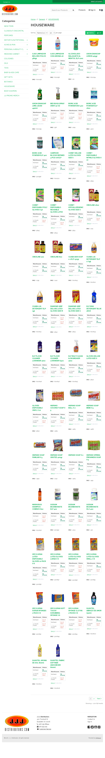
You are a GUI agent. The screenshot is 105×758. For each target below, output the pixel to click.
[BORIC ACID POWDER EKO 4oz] (75, 93)
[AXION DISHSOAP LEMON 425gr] (93, 42)
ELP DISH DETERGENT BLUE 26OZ (93, 308)
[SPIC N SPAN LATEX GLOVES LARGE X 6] (57, 544)
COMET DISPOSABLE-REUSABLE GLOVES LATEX (56, 208)
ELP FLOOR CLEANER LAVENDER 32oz (38, 358)
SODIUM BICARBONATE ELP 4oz (56, 507)
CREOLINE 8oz (56, 257)
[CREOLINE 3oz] (39, 246)
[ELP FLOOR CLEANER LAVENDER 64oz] (57, 346)
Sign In (92, 10)
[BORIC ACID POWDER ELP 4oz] (39, 143)
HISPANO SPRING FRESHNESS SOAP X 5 (93, 457)
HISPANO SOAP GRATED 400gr (56, 456)
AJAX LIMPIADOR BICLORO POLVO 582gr (39, 56)
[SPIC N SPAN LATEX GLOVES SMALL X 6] (93, 544)
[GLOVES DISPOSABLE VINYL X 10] (39, 395)
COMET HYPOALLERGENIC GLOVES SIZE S (75, 207)
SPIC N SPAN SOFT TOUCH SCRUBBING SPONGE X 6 (57, 611)
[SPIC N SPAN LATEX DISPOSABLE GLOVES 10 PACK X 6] (39, 544)
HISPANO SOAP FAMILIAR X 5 (38, 456)
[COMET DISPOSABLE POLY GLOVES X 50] (39, 195)
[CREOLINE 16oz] (93, 195)
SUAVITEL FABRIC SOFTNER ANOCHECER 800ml (57, 663)
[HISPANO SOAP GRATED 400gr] (57, 445)
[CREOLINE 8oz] (57, 246)
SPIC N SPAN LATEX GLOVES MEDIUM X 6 (74, 556)
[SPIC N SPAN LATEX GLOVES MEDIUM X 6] (75, 544)
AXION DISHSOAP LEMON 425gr (93, 55)
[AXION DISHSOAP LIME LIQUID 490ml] (39, 93)
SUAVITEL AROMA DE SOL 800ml (39, 661)
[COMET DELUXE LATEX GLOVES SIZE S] (75, 143)
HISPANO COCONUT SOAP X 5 (57, 408)
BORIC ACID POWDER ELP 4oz (39, 154)
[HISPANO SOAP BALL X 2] (75, 393)
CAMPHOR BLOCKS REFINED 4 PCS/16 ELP (57, 155)
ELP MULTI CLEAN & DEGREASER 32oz (75, 358)
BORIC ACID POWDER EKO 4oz (75, 105)
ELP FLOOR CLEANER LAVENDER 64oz (57, 358)
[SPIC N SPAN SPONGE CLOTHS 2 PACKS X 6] (75, 598)
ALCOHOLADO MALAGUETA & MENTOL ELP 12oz (75, 56)
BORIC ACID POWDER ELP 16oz (91, 106)
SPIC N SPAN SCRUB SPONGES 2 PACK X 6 (39, 610)
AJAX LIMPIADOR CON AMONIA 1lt (57, 55)
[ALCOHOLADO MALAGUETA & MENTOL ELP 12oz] (75, 43)
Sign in (35, 74)
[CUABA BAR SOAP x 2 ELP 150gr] (75, 246)
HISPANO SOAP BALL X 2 (74, 407)
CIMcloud (98, 738)
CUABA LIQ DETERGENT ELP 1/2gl (93, 259)
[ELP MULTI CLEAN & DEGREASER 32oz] (75, 346)
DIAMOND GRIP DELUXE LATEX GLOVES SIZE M (56, 308)
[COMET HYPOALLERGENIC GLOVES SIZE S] (75, 195)
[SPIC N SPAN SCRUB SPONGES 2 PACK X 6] (39, 598)
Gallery (91, 33)
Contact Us (6, 2)
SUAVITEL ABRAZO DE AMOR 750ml (93, 610)
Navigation (92, 717)
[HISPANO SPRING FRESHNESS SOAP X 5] (93, 445)
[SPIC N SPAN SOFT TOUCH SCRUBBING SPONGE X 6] (57, 598)
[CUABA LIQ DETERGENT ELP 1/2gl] (93, 246)
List (99, 33)
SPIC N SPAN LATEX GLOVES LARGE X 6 (56, 556)
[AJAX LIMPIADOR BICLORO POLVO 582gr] (39, 43)
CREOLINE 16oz (92, 205)
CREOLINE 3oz (38, 257)
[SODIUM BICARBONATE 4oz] (75, 494)
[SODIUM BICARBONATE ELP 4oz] (57, 494)
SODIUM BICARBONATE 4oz (74, 507)
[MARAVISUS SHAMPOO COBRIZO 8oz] (39, 494)
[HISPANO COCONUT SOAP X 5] (57, 395)
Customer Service (45, 729)
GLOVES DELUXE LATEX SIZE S (93, 357)
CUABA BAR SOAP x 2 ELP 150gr (75, 258)
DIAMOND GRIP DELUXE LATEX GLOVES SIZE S (74, 308)
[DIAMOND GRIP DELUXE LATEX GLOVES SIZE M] (57, 296)
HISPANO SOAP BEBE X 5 (92, 407)
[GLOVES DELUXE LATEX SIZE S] (93, 346)
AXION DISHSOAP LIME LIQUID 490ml (39, 106)
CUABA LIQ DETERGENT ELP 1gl (39, 308)
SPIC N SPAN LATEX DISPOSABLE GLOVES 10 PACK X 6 (39, 558)
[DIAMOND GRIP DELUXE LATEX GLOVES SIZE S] (75, 296)
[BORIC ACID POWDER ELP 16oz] (93, 93)
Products (82, 10)
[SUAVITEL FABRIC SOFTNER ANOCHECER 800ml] (57, 650)
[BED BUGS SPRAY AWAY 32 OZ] (57, 93)
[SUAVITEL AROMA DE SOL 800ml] (39, 650)
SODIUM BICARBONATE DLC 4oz (92, 507)
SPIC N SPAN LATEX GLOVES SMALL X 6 (92, 556)
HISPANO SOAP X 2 (75, 455)
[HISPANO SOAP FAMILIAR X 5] (39, 445)
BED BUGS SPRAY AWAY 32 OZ (57, 105)
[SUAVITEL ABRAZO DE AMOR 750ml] (93, 598)
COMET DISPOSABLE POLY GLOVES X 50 (39, 207)
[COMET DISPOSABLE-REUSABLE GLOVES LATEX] (57, 195)
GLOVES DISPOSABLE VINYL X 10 (37, 408)
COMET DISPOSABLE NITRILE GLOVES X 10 (93, 156)
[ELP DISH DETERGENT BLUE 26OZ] (93, 296)
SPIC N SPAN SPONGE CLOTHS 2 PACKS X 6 (75, 610)
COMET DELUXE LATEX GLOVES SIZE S (74, 155)
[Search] (74, 10)
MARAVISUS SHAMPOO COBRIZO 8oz (37, 507)
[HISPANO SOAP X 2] (75, 442)
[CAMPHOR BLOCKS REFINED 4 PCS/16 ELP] (57, 143)
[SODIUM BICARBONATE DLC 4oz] (93, 494)
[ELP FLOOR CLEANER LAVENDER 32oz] (39, 346)
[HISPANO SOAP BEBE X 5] (93, 395)
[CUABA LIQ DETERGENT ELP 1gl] (39, 296)
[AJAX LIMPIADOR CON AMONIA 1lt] (57, 43)
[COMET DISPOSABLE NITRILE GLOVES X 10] (93, 143)
